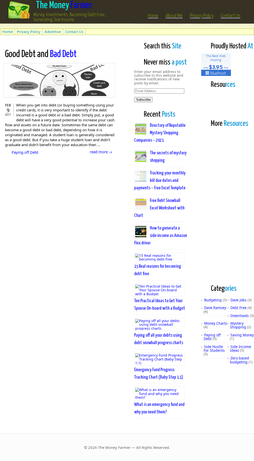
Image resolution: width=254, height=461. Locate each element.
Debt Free (238, 307)
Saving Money (242, 334)
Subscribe (143, 99)
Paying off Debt (25, 152)
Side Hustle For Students (214, 348)
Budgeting (213, 299)
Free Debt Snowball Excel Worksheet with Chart (159, 208)
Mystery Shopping (238, 325)
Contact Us (230, 15)
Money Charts (215, 323)
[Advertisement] (58, 26)
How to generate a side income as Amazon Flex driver (160, 235)
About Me (174, 15)
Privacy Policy (201, 15)
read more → (101, 151)
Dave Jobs (238, 299)
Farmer (64, 5)
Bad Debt (41, 54)
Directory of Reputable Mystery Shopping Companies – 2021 (160, 133)
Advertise (53, 31)
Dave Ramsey (215, 307)
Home (153, 15)
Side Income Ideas (240, 348)
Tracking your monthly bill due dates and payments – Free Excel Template (160, 180)
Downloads (239, 315)
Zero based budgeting (239, 360)
